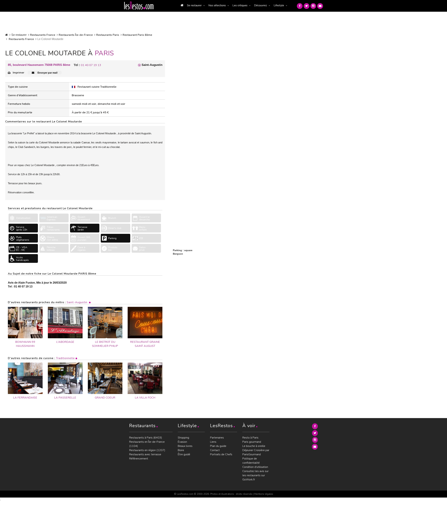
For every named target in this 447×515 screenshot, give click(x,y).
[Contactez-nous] (320, 6)
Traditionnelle (65, 358)
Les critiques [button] (239, 5)
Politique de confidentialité (251, 461)
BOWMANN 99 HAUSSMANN (25, 344)
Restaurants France (42, 35)
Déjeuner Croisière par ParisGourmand (255, 452)
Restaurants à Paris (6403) (145, 438)
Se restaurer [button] (194, 5)
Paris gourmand (251, 442)
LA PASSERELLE (65, 398)
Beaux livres (185, 446)
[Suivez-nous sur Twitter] (306, 6)
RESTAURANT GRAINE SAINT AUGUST (145, 344)
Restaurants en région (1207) (147, 450)
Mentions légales (263, 494)
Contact (215, 450)
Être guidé (184, 454)
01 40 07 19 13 (91, 65)
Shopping (183, 438)
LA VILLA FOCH (145, 398)
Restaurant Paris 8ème (137, 35)
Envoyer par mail (47, 72)
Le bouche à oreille (253, 446)
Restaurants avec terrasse (145, 454)
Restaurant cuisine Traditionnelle (96, 87)
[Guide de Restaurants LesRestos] (139, 6)
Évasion (182, 442)
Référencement (138, 459)
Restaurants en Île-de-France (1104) (147, 444)
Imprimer (18, 73)
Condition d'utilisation (255, 467)
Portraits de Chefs (221, 454)
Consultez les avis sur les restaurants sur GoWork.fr (255, 475)
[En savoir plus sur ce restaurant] (25, 378)
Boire (181, 450)
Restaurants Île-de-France (76, 35)
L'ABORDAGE (65, 342)
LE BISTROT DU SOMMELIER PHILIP (105, 344)
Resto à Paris (250, 438)
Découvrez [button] (260, 5)
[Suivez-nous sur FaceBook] (300, 6)
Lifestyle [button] (279, 5)
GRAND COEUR (105, 398)
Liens (213, 442)
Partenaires (217, 438)
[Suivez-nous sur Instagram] (313, 6)
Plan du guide (218, 446)
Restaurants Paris (107, 35)
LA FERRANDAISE (25, 398)
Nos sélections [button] (217, 5)
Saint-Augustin (77, 302)
